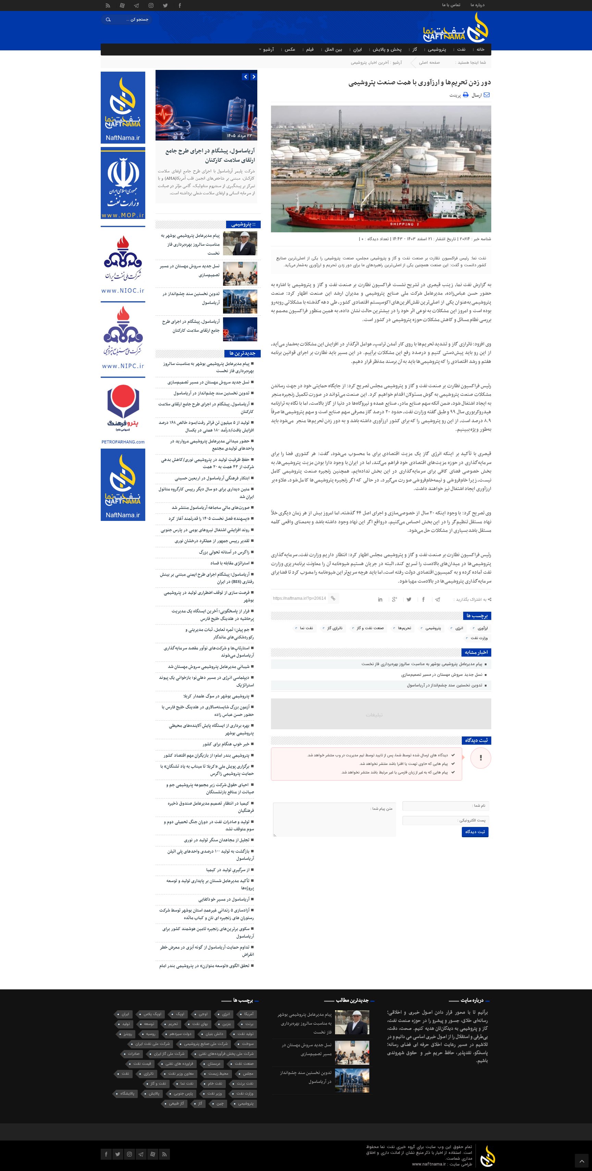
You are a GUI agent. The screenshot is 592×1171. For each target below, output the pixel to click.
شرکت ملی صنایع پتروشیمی (205, 1044)
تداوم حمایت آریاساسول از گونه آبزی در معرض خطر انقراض (207, 951)
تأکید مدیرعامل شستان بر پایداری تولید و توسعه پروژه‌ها (210, 884)
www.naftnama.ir (429, 1164)
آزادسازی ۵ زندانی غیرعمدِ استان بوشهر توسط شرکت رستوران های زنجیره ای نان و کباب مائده (206, 914)
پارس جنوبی (183, 1094)
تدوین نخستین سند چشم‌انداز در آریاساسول (445, 685)
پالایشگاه (127, 1094)
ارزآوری (483, 628)
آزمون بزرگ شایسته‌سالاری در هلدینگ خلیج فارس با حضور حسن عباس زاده (208, 711)
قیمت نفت (142, 1064)
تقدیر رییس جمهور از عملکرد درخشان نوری (212, 541)
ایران (357, 49)
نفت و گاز (158, 1084)
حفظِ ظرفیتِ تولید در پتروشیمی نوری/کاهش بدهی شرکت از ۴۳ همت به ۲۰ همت (207, 463)
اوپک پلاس (152, 1014)
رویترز (128, 1034)
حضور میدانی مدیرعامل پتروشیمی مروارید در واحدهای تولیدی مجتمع (212, 445)
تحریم (173, 1024)
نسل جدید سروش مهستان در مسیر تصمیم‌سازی (442, 674)
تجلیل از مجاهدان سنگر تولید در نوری (216, 840)
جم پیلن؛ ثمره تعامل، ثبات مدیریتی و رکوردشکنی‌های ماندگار (219, 633)
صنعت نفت (244, 1064)
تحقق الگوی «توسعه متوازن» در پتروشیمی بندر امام (204, 966)
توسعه (149, 1024)
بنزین (226, 1024)
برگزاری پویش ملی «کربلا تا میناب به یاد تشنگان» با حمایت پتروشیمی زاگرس (207, 770)
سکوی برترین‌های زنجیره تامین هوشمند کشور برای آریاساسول (208, 932)
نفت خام (215, 1084)
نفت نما (306, 628)
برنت (249, 1024)
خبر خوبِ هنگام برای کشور (225, 744)
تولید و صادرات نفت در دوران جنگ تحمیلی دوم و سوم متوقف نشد (209, 825)
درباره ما (477, 5)
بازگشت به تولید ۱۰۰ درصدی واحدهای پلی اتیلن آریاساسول (211, 855)
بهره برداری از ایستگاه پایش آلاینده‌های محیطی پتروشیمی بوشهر (211, 729)
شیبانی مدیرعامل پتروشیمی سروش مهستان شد (208, 667)
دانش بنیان (214, 1034)
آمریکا (249, 1014)
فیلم (310, 49)
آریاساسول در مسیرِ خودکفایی (223, 899)
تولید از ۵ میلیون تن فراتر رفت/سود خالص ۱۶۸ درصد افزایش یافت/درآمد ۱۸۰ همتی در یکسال (206, 426)
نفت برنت (245, 1084)
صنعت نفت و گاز (370, 628)
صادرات (133, 1054)
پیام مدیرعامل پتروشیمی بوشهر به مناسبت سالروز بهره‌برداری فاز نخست (422, 664)
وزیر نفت (214, 1094)
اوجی (203, 1014)
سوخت (248, 1044)
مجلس (248, 1074)
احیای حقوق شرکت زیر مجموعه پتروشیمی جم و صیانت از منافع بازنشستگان (210, 788)
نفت (461, 49)
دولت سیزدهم (180, 1034)
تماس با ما (451, 5)
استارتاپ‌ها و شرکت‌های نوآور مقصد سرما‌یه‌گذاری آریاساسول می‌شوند (209, 652)
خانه (480, 49)
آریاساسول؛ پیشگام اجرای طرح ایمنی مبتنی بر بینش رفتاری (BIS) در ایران (207, 578)
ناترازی (149, 1074)
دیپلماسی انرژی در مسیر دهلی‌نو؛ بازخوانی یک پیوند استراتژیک (206, 681)
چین (220, 1104)
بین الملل (333, 49)
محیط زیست (218, 1074)
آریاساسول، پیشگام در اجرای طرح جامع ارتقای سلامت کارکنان (210, 155)
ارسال (477, 95)
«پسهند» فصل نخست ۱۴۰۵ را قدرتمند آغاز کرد (209, 519)
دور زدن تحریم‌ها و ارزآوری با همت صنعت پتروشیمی (419, 82)
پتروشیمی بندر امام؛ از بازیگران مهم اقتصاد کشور (206, 755)
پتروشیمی (437, 49)
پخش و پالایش (387, 49)
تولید (126, 1024)
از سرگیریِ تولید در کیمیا (227, 870)
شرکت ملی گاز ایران (169, 1054)
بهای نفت (200, 1024)
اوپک (180, 1014)
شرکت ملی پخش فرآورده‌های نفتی (226, 1054)
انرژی (459, 628)
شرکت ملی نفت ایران (152, 1044)
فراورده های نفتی (179, 1064)
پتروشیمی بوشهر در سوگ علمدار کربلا (216, 696)
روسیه (150, 1034)
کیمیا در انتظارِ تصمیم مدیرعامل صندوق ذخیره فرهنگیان (211, 807)
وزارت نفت (479, 638)
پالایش (154, 1094)
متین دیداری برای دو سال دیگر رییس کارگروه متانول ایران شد (206, 493)
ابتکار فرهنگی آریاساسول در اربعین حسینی (212, 478)
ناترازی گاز (335, 628)
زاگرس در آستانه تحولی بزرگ (224, 552)
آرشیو (268, 49)
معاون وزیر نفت (181, 1074)
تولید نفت (245, 1034)
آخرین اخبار (379, 62)
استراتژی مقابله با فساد (229, 563)
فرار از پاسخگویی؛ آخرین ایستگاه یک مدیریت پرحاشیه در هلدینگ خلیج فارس (213, 615)
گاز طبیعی (176, 1104)
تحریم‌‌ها (404, 628)
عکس (290, 49)
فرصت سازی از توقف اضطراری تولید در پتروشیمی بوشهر (209, 596)
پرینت (456, 94)
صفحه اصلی (429, 62)
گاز (414, 49)
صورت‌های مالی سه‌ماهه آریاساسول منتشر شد (210, 508)
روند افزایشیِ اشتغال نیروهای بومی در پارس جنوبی (205, 530)
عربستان (214, 1064)
